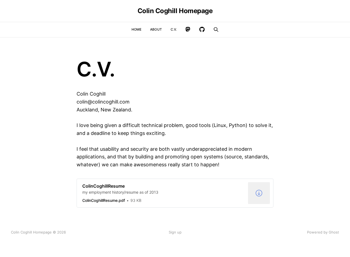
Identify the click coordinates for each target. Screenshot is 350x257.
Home (136, 29)
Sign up (175, 232)
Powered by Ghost (323, 232)
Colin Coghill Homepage (175, 11)
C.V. (174, 29)
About (156, 29)
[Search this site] (216, 29)
